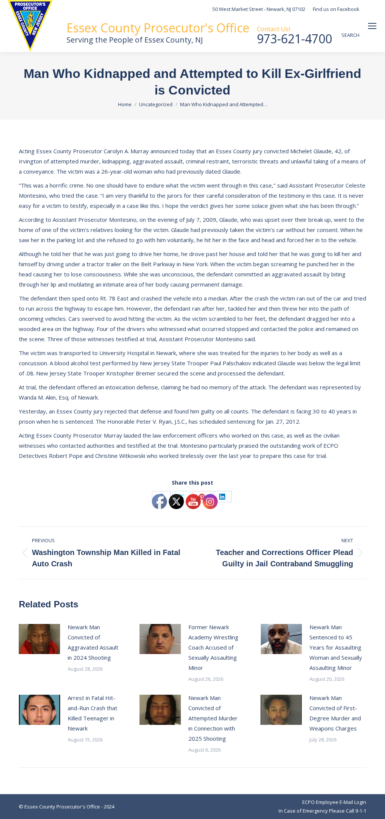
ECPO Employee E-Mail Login (334, 802)
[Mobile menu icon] (372, 26)
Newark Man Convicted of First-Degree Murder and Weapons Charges (335, 713)
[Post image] (39, 639)
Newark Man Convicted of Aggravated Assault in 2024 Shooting (93, 642)
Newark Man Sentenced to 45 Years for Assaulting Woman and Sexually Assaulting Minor (335, 647)
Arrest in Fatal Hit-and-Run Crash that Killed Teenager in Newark (92, 713)
